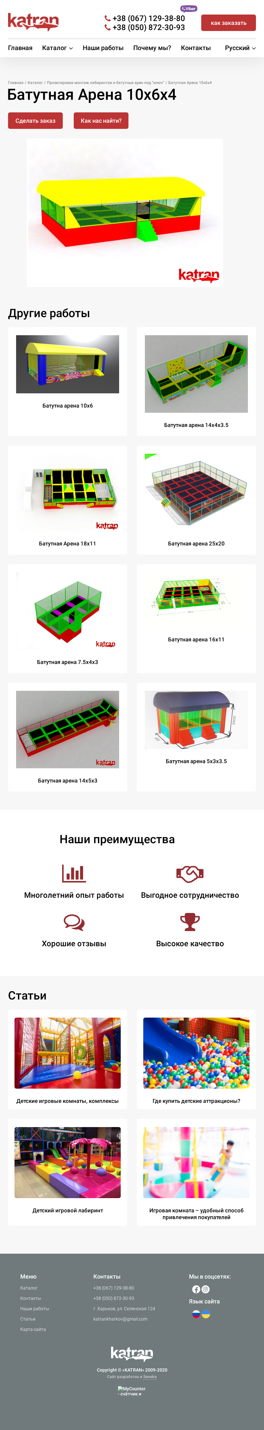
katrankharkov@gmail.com (120, 1318)
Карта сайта (33, 1329)
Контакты (196, 48)
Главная (20, 48)
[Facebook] (196, 1289)
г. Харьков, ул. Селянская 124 (124, 1308)
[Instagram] (206, 1289)
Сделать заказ (35, 120)
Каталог (29, 1287)
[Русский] (196, 1314)
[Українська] (206, 1314)
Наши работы (103, 48)
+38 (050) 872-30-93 (149, 27)
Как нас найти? (101, 120)
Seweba (150, 1376)
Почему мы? (152, 48)
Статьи (27, 1318)
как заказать (229, 22)
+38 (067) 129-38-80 (149, 18)
